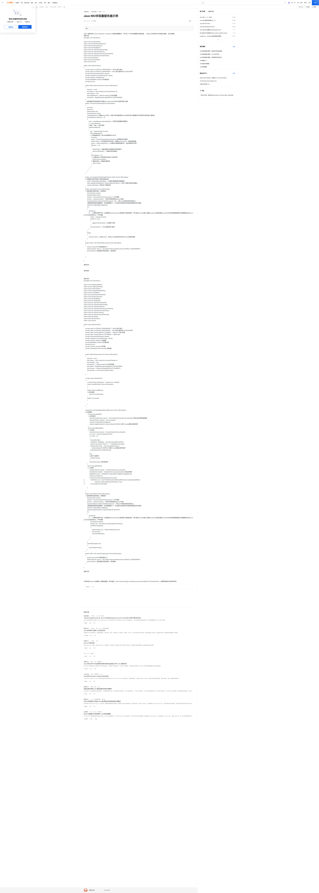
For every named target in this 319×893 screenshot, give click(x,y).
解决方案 (26, 2)
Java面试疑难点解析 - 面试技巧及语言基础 (211, 51)
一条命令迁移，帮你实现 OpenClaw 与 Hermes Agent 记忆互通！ (217, 95)
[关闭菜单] (2, 2)
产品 (21, 2)
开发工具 (102, 616)
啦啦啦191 (86, 628)
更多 (234, 46)
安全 (92, 661)
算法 (92, 674)
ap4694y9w (86, 674)
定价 (36, 2)
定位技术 (99, 712)
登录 (315, 2)
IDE (97, 628)
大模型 (17, 2)
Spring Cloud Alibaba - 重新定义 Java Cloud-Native (213, 78)
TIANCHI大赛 (53, 7)
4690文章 (107, 890)
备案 (301, 2)
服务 (49, 2)
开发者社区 (86, 11)
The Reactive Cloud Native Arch (208, 81)
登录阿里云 (25, 27)
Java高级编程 (203, 67)
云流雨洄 (86, 712)
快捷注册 (10, 27)
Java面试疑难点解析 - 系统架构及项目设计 (211, 57)
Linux (94, 712)
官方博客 (41, 7)
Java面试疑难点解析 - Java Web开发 (209, 54)
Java (93, 586)
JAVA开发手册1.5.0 (205, 84)
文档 (298, 2)
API (88, 653)
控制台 (305, 2)
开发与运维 (93, 11)
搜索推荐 (96, 674)
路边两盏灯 (86, 616)
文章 (100, 11)
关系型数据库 (105, 628)
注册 (309, 2)
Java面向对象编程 (204, 63)
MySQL (103, 699)
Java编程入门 (203, 60)
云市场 (40, 2)
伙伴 (45, 2)
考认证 (46, 7)
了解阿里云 (55, 2)
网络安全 (99, 661)
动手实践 (36, 7)
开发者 (91, 653)
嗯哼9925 (92, 890)
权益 (32, 2)
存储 (92, 686)
